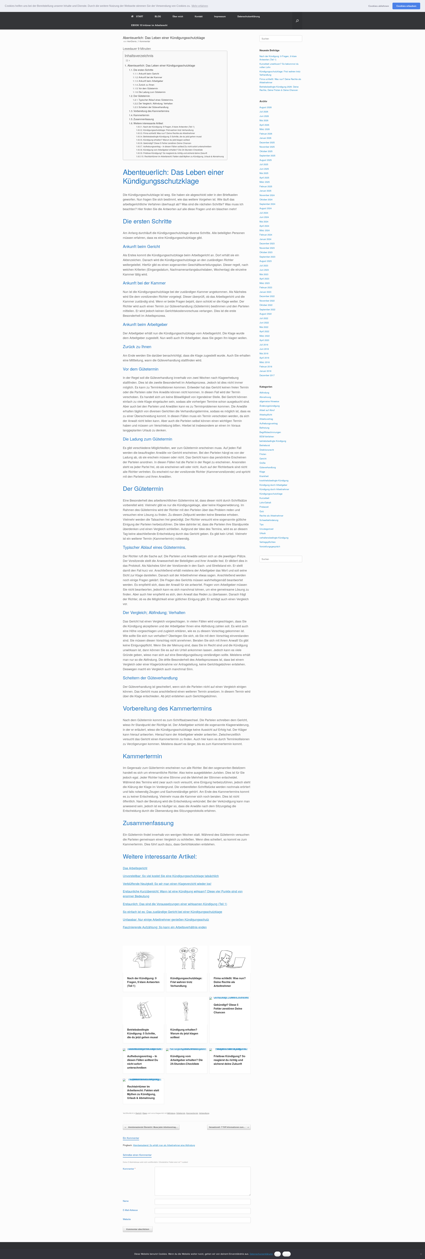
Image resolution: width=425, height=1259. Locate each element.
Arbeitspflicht (265, 414)
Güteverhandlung (267, 467)
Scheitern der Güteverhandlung (153, 107)
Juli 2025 (263, 164)
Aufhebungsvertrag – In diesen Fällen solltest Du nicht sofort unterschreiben (177, 146)
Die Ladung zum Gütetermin (152, 92)
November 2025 (267, 146)
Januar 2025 (265, 190)
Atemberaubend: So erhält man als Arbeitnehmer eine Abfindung (164, 1145)
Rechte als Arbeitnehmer (271, 515)
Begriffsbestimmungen (270, 432)
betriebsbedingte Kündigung (272, 440)
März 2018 (264, 362)
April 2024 (264, 225)
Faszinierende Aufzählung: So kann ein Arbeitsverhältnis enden (165, 927)
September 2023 (267, 256)
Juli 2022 (263, 318)
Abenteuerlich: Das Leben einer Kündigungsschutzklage (161, 65)
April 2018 (264, 357)
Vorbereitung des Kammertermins (151, 111)
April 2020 (264, 340)
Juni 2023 (264, 269)
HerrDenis (131, 41)
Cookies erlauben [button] (406, 6)
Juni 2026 (264, 116)
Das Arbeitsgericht (135, 868)
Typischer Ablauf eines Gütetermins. (156, 99)
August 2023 (265, 261)
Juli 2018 (263, 344)
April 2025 (264, 177)
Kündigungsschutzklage (270, 493)
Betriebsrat (264, 445)
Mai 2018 (263, 353)
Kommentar (129, 1168)
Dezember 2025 (267, 142)
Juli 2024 (263, 212)
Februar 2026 (265, 133)
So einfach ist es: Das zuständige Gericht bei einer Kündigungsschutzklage (172, 911)
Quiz (261, 511)
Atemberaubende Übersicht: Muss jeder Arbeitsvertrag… (151, 1127)
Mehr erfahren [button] (200, 5)
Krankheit (264, 476)
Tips (261, 524)
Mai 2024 (263, 221)
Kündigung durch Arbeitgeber (273, 484)
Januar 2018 (265, 371)
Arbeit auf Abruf (267, 410)
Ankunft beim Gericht (149, 73)
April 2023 (264, 278)
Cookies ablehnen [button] (378, 6)
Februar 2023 (265, 287)
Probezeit (264, 506)
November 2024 (267, 195)
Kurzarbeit (264, 498)
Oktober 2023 (265, 252)
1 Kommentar (144, 41)
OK (277, 1254)
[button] (297, 21)
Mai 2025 (263, 173)
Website (127, 1219)
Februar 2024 (265, 234)
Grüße (262, 462)
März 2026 (264, 129)
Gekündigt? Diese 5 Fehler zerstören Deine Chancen (167, 143)
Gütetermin (180, 1113)
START (139, 16)
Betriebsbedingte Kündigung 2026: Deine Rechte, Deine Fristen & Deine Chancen (278, 88)
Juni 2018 (264, 348)
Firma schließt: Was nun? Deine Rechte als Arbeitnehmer (169, 133)
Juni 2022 (264, 322)
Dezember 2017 (267, 375)
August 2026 (265, 107)
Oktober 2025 (265, 151)
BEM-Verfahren (266, 436)
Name (125, 1200)
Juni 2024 (264, 217)
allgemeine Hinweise (269, 401)
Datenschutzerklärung (248, 16)
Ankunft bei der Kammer (150, 77)
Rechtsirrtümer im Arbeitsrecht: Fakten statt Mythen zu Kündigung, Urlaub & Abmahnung (184, 156)
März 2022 (264, 335)
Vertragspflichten (267, 542)
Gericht (138, 1113)
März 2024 (264, 230)
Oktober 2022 (265, 304)
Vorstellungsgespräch (269, 546)
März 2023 (264, 283)
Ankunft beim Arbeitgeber (151, 80)
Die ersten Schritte (143, 69)
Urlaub (262, 533)
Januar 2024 (265, 239)
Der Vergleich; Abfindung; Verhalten (156, 103)
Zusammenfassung (143, 119)
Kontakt (199, 16)
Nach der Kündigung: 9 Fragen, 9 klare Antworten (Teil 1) (168, 126)
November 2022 (267, 300)
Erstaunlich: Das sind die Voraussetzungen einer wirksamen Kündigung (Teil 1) (175, 904)
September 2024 (267, 203)
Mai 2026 (263, 120)
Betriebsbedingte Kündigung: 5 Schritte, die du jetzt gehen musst (172, 136)
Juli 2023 (263, 265)
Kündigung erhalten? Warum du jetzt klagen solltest (166, 139)
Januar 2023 (265, 291)
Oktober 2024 (265, 199)
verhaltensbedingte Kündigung (273, 537)
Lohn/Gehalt (265, 502)
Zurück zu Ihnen (146, 84)
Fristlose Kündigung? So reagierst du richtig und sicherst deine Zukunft (175, 153)
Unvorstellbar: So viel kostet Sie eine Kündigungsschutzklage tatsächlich (171, 876)
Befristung (264, 427)
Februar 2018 (265, 366)
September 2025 (267, 155)
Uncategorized (266, 528)
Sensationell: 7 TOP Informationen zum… (229, 1127)
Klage (144, 1113)
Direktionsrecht (266, 449)
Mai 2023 (263, 274)
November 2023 (267, 247)
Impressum (220, 16)
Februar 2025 (265, 186)
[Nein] (421, 1254)
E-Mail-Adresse (130, 1210)
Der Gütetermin (141, 96)
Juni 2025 (264, 168)
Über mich (177, 16)
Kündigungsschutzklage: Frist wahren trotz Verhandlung (168, 130)
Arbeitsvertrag (266, 418)
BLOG (158, 16)
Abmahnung (265, 397)
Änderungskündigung (269, 405)
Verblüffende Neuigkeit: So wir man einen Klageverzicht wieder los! (167, 883)
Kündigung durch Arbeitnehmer (274, 489)
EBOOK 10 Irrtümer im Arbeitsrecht (149, 25)
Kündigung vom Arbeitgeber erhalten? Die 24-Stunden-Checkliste (173, 149)
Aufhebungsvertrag (268, 423)
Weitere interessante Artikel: (148, 123)
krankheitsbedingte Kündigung (273, 480)
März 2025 (264, 181)
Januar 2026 (265, 137)
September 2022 (267, 309)
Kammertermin (141, 115)
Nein (286, 1254)
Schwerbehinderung (268, 520)
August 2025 (265, 160)
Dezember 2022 (267, 296)
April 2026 (264, 124)
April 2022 (264, 331)
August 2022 (265, 313)
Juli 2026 (263, 111)
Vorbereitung (204, 1113)
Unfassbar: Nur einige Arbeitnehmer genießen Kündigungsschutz (166, 919)
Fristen (262, 454)
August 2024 (265, 208)
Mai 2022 (263, 327)
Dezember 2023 (267, 243)
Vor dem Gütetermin (148, 88)
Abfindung (171, 1113)
